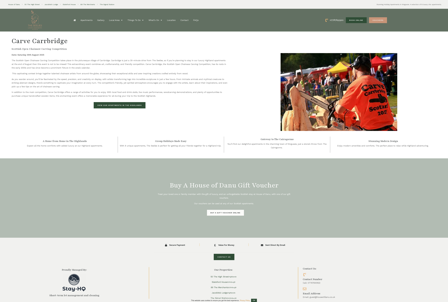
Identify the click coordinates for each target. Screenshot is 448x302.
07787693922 (336, 20)
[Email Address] (304, 289)
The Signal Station (107, 4)
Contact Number (312, 279)
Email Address (311, 293)
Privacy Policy (245, 300)
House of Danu (14, 4)
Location (171, 20)
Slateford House (69, 4)
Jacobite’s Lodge (51, 4)
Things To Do (134, 20)
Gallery (100, 20)
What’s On (154, 20)
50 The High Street (32, 4)
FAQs (196, 20)
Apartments (86, 20)
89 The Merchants (87, 4)
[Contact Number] (304, 274)
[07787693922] (326, 20)
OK (254, 300)
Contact (184, 20)
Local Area (114, 20)
